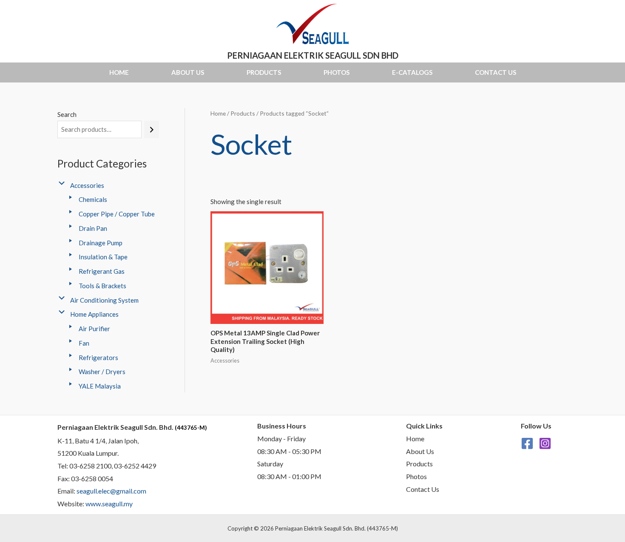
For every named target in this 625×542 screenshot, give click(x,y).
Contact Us (495, 72)
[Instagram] (545, 443)
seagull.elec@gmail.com (111, 491)
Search (67, 114)
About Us (187, 72)
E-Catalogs (412, 72)
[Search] (151, 129)
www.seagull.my (109, 503)
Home (119, 72)
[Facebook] (527, 443)
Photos (336, 72)
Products (264, 72)
